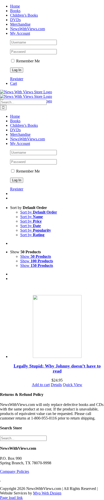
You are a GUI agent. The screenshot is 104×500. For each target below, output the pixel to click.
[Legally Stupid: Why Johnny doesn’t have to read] (57, 327)
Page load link (11, 497)
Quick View (72, 385)
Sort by (38, 212)
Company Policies (14, 471)
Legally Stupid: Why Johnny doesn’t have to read (57, 368)
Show (35, 256)
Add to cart (41, 385)
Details (56, 385)
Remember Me (27, 61)
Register (16, 79)
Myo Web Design (47, 493)
